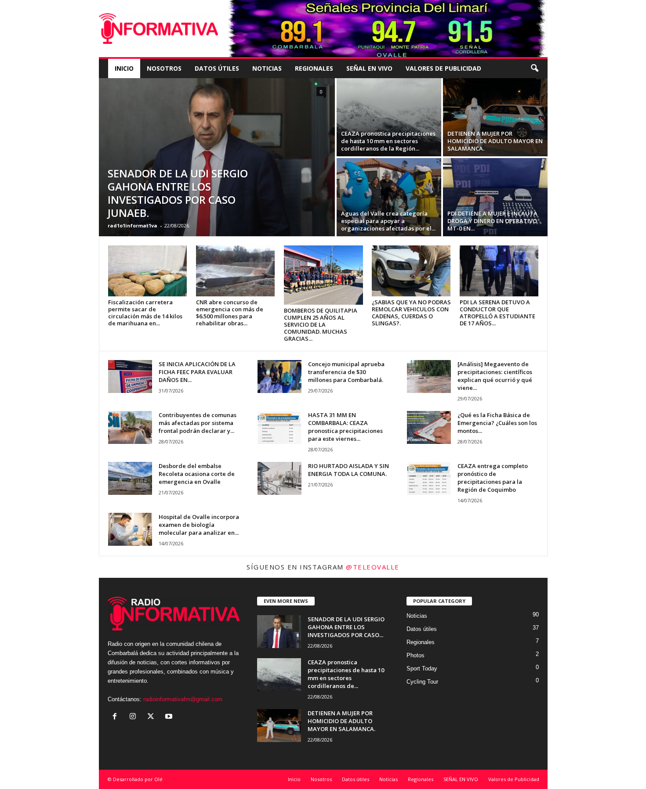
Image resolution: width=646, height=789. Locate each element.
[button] (534, 68)
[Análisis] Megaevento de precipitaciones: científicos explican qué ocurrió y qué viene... (494, 376)
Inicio (124, 68)
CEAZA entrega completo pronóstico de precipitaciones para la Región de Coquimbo (492, 478)
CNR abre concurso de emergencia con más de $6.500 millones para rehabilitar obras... (229, 312)
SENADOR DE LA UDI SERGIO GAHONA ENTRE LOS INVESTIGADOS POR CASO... (346, 627)
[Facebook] (117, 717)
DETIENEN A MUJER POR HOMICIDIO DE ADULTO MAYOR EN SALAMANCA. (495, 141)
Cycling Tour (422, 681)
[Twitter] (153, 717)
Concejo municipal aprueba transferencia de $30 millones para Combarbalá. (346, 372)
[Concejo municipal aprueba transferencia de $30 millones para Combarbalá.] (279, 376)
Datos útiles (217, 68)
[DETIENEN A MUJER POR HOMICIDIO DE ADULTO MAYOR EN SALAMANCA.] (495, 117)
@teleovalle (372, 566)
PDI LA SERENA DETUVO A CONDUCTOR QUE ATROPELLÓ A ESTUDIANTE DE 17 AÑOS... (497, 312)
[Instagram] (135, 717)
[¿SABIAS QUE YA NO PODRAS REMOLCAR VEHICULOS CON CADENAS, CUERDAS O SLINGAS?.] (411, 270)
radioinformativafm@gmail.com (182, 699)
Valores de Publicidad (443, 68)
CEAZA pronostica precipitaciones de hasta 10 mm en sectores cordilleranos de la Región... (388, 141)
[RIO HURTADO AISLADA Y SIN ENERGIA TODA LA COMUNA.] (279, 478)
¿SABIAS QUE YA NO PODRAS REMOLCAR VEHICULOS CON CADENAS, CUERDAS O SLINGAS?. (411, 312)
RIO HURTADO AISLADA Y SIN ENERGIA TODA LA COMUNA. (348, 470)
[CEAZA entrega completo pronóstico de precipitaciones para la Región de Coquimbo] (429, 478)
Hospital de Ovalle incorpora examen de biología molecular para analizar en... (199, 525)
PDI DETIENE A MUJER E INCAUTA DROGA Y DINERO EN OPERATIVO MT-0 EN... (492, 220)
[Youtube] (170, 717)
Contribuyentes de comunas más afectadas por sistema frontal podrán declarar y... (197, 423)
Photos (415, 655)
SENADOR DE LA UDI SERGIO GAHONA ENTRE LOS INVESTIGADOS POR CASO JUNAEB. (178, 193)
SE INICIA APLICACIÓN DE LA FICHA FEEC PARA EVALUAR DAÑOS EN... (197, 372)
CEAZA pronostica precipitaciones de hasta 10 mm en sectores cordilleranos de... (346, 674)
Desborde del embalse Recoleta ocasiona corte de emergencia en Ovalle (197, 474)
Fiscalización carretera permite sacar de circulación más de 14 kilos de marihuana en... (145, 312)
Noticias (267, 68)
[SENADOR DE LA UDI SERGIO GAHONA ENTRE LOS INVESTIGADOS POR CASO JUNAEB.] (217, 157)
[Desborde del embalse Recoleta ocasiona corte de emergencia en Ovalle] (130, 478)
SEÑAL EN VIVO (369, 68)
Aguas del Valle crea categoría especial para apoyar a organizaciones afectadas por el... (388, 220)
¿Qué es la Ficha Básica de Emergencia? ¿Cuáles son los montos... (497, 423)
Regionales (314, 68)
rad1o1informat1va (132, 225)
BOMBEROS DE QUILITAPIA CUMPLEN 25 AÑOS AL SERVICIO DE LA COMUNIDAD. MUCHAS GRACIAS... (320, 324)
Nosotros (164, 68)
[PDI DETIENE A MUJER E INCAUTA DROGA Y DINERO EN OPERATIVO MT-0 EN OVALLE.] (495, 197)
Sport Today (421, 668)
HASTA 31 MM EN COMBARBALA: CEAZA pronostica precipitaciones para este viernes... (345, 427)
